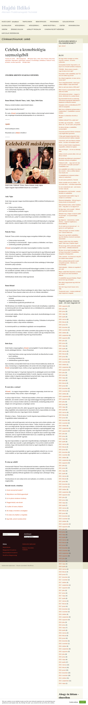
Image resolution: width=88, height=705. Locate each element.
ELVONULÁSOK (6, 25)
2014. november (63, 675)
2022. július (62, 433)
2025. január (62, 356)
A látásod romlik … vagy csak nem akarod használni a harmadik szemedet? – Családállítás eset (69, 164)
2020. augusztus (63, 494)
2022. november (63, 423)
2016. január (62, 638)
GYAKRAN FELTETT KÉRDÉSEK (54, 29)
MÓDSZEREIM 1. (20, 25)
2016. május (62, 627)
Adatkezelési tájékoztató (28, 544)
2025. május (62, 346)
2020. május (62, 502)
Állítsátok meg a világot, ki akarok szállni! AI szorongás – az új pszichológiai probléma (70, 215)
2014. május (62, 683)
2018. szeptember (64, 553)
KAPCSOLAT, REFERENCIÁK (10, 33)
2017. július (62, 590)
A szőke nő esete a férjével (15, 506)
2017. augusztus (63, 587)
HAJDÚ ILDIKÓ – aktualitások (10, 21)
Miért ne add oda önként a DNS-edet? (69, 87)
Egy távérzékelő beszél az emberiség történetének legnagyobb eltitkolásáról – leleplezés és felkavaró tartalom (70, 100)
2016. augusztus (63, 619)
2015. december (63, 641)
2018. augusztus (63, 556)
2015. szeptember (64, 649)
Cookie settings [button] (73, 702)
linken (18, 133)
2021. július (62, 465)
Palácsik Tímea (50, 60)
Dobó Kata (52, 58)
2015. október (62, 646)
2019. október (62, 521)
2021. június (62, 468)
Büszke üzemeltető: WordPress (25, 565)
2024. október (62, 364)
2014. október (62, 678)
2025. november (63, 330)
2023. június (62, 404)
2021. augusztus (63, 463)
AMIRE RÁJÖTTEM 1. (49, 25)
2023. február (62, 415)
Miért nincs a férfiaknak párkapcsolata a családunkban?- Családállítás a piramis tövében (69, 111)
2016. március (63, 633)
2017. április (62, 598)
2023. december (63, 388)
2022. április (62, 441)
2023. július (62, 401)
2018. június (62, 561)
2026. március (63, 319)
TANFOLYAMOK (27, 21)
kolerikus (28, 60)
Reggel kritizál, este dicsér (15, 502)
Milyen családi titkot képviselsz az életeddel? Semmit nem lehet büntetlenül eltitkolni (70, 273)
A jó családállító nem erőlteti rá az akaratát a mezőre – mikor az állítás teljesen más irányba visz (70, 170)
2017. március (63, 601)
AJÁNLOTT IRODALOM (34, 29)
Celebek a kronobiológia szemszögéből (25, 52)
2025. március (63, 351)
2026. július (62, 308)
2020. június (62, 500)
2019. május (62, 534)
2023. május (62, 407)
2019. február (62, 542)
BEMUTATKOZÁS (41, 21)
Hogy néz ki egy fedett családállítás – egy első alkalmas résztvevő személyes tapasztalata (69, 236)
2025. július (62, 340)
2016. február (62, 635)
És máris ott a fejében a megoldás (17, 515)
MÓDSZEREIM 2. (34, 25)
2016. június (62, 625)
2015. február (62, 667)
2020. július (62, 497)
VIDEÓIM (4, 29)
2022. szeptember (64, 428)
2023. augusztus (63, 399)
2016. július (62, 622)
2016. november (63, 611)
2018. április (62, 566)
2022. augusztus (63, 431)
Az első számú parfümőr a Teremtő (68, 180)
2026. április (62, 316)
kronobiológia (35, 60)
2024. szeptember (64, 367)
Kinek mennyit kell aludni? (15, 490)
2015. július (62, 654)
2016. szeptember (64, 617)
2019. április (62, 537)
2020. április (62, 505)
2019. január (62, 545)
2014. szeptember (64, 680)
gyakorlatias (22, 60)
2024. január (62, 385)
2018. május (62, 564)
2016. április (62, 630)
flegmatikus (15, 60)
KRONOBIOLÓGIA (74, 25)
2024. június (62, 375)
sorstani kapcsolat (16, 62)
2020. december (63, 484)
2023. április (62, 409)
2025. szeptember (64, 335)
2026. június (62, 311)
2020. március (63, 508)
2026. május (62, 314)
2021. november (63, 455)
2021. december (63, 452)
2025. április (62, 348)
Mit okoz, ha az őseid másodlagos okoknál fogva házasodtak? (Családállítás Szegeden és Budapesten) (70, 252)
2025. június (62, 343)
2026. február (62, 322)
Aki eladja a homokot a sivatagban (17, 510)
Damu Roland (44, 58)
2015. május (62, 659)
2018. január (62, 574)
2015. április (62, 662)
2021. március (63, 476)
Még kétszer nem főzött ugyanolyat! (17, 494)
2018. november (63, 550)
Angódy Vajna (32, 58)
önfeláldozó (42, 60)
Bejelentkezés (6, 547)
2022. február (62, 447)
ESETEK (62, 25)
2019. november (63, 518)
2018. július (62, 558)
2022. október (62, 425)
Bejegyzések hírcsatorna (9, 550)
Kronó (14, 113)
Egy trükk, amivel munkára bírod (16, 519)
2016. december (63, 609)
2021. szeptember (64, 460)
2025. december (63, 327)
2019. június (62, 532)
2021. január (62, 481)
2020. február (62, 510)
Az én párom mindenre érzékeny (16, 498)
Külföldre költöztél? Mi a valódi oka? (68, 120)
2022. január (62, 449)
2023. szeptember (64, 396)
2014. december (63, 672)
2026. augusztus (63, 306)
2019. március (63, 540)
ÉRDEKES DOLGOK (17, 29)
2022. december (63, 420)
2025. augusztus (63, 338)
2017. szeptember (64, 585)
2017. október (62, 582)
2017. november (63, 579)
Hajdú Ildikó (27, 62)
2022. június (62, 436)
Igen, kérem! (62, 46)
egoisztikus (8, 60)
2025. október (62, 332)
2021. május (62, 471)
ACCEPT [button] (82, 702)
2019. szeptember (64, 524)
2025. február (62, 354)
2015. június (62, 657)
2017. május (62, 595)
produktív (7, 62)
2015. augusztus (63, 651)
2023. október (62, 393)
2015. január (62, 670)
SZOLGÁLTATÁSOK (68, 21)
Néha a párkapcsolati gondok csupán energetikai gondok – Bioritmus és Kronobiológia (69, 262)
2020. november (63, 486)
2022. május (62, 439)
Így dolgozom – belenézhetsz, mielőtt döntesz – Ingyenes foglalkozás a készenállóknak (69, 221)
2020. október (62, 489)
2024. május (62, 378)
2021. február (62, 478)
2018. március (63, 569)
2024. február (62, 383)
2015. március (63, 664)
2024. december (63, 359)
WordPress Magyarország (10, 555)
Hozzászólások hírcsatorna (10, 552)
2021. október (62, 457)
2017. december (63, 577)
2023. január (62, 417)
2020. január (62, 513)
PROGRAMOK (54, 21)
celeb (38, 58)
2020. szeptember (64, 492)
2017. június (62, 593)
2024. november (63, 362)
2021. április (62, 473)
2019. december (63, 516)
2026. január (62, 324)
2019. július (62, 529)
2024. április (62, 380)
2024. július (62, 372)
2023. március (63, 412)
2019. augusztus (63, 526)
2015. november (63, 643)
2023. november (63, 391)
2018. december (63, 548)
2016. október (62, 614)
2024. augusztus (63, 370)
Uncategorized (22, 58)
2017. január (62, 606)
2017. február (62, 603)
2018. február (62, 571)
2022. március (63, 444)
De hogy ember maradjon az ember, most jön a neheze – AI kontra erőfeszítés (68, 60)
